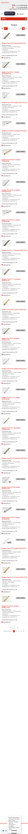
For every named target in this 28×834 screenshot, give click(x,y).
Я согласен (14, 830)
